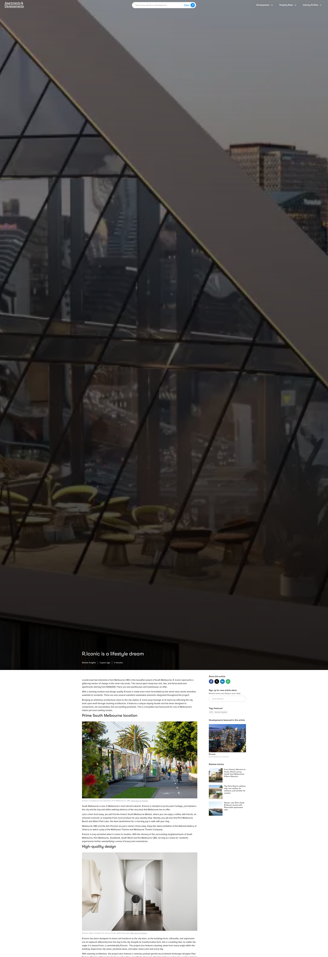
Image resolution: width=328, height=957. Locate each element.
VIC (211, 712)
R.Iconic (212, 754)
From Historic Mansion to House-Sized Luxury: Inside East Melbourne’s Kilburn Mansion (234, 773)
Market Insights (89, 663)
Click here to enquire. (139, 801)
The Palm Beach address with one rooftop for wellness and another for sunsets (235, 789)
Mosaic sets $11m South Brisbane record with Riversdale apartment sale (234, 806)
